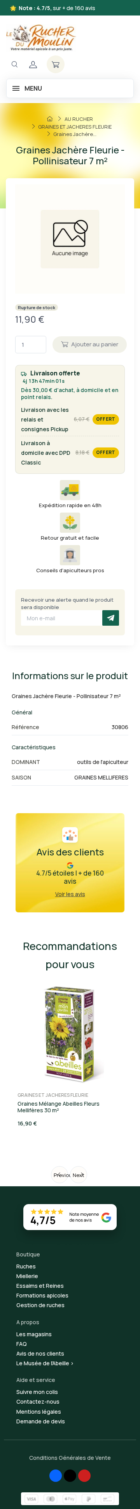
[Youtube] (84, 1475)
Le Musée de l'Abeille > (45, 1363)
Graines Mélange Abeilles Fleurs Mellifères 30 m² (59, 1107)
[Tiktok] (70, 1475)
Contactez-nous (38, 1401)
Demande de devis (40, 1421)
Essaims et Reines (40, 1285)
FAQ (21, 1343)
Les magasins (34, 1334)
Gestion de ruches (40, 1305)
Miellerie (27, 1276)
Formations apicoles (42, 1295)
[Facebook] (55, 1475)
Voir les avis (70, 894)
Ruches (26, 1266)
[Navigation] (14, 64)
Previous (61, 1175)
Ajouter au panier (94, 344)
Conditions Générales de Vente (70, 1457)
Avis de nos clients (40, 1353)
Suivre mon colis (37, 1391)
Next (78, 1175)
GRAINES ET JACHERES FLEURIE (53, 1095)
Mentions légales (38, 1411)
